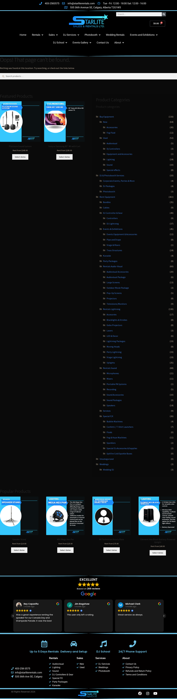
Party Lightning (114, 352)
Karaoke (107, 255)
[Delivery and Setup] (73, 643)
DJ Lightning (113, 223)
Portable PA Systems (117, 384)
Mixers (110, 378)
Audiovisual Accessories (118, 271)
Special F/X (108, 416)
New (105, 122)
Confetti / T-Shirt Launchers (120, 426)
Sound (109, 164)
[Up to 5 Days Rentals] (44, 643)
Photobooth (91, 34)
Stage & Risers (113, 245)
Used (105, 138)
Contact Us (103, 42)
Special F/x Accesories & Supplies (122, 448)
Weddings (104, 464)
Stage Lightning (114, 357)
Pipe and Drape (114, 239)
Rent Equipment (107, 197)
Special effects (113, 170)
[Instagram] (147, 693)
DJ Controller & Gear (113, 213)
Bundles (107, 202)
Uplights (111, 362)
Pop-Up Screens (114, 293)
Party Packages (110, 261)
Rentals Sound (110, 368)
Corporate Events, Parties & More (119, 180)
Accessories (112, 127)
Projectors (112, 298)
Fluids (109, 432)
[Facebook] (140, 693)
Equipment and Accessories (119, 154)
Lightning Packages (116, 341)
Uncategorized (107, 459)
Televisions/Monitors (117, 303)
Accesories (112, 314)
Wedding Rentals (115, 34)
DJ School (58, 42)
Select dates (20, 157)
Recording (111, 389)
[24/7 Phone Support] (132, 643)
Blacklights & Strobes (117, 320)
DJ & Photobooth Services (112, 175)
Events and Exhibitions (142, 34)
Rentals (36, 34)
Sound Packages (114, 400)
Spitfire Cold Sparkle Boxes (119, 453)
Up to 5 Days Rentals (44, 651)
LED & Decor (112, 336)
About (117, 42)
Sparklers (111, 443)
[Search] (164, 14)
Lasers (110, 330)
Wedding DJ (108, 469)
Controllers (112, 218)
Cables (106, 207)
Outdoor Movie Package (118, 287)
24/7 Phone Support (133, 651)
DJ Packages (109, 186)
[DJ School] (103, 643)
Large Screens (113, 282)
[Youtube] (155, 693)
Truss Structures (114, 250)
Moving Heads (113, 346)
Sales (52, 34)
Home (23, 34)
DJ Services (69, 34)
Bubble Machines (115, 421)
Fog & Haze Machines (117, 437)
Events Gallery (80, 42)
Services (107, 410)
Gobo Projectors (114, 325)
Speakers (111, 405)
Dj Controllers (113, 148)
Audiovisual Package (116, 277)
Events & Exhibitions (113, 229)
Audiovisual (112, 143)
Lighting (111, 159)
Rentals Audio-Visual (113, 266)
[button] (164, 616)
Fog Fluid (111, 132)
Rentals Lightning (111, 309)
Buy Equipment (107, 116)
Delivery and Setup (73, 651)
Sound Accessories (115, 394)
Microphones (113, 373)
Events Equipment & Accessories (122, 234)
